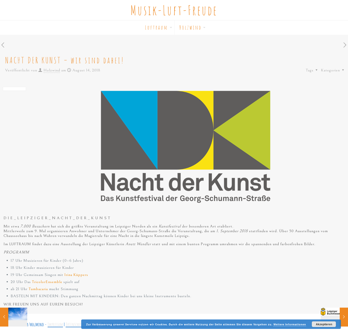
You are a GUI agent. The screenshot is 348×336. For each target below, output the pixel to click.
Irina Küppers (76, 274)
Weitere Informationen (289, 324)
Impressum (55, 324)
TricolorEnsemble (47, 281)
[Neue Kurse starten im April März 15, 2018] (13, 317)
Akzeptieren (324, 324)
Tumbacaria (39, 289)
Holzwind (52, 70)
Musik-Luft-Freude (174, 10)
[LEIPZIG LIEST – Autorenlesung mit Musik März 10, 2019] (334, 317)
